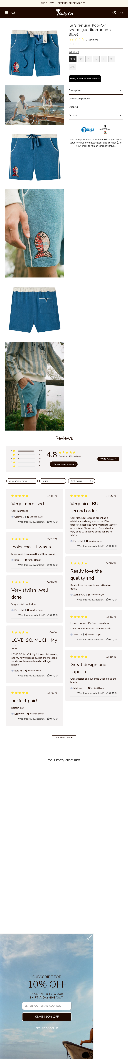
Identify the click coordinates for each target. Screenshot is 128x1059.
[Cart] (121, 12)
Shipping (73, 106)
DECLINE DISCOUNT (47, 1028)
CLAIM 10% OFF (47, 1017)
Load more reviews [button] (64, 737)
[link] (26, 467)
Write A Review (108, 458)
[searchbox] (22, 481)
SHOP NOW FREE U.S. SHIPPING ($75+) (64, 3)
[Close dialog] (89, 937)
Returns (73, 115)
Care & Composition (79, 98)
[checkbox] (81, 481)
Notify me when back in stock (85, 78)
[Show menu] (6, 12)
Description (75, 90)
